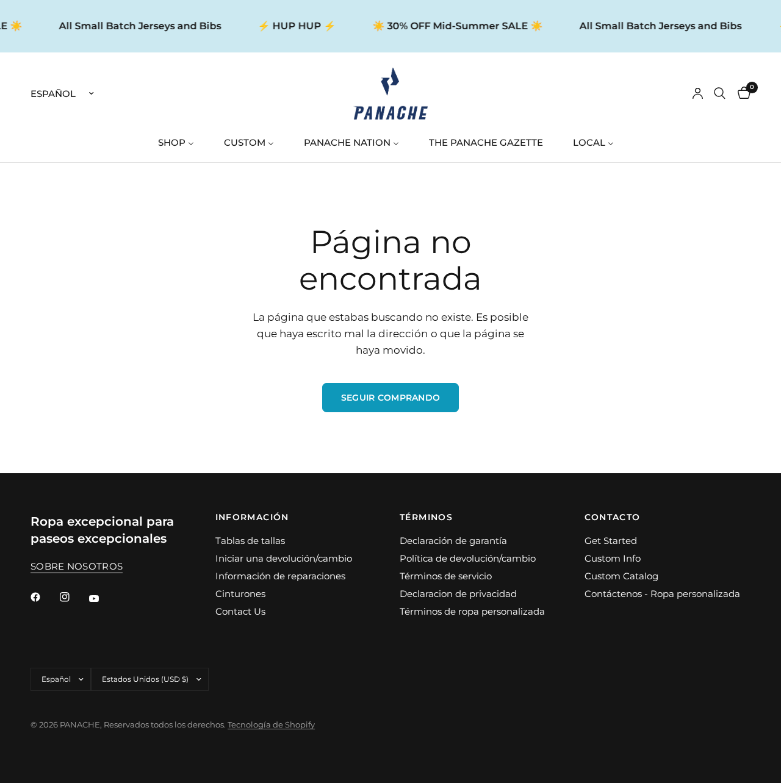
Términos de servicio (446, 576)
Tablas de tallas (250, 540)
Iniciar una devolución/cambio (283, 558)
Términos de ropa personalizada (472, 611)
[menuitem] (180, 142)
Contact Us (240, 611)
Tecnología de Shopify (271, 724)
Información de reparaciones (280, 576)
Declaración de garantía (453, 540)
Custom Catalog (621, 576)
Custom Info (613, 558)
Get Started (611, 540)
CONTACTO (613, 517)
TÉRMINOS (426, 517)
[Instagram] (73, 597)
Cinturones (240, 593)
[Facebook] (44, 597)
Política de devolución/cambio (468, 558)
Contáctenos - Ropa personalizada (662, 593)
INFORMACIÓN (252, 517)
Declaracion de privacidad (458, 593)
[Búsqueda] (720, 94)
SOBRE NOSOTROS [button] (77, 566)
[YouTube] (102, 598)
